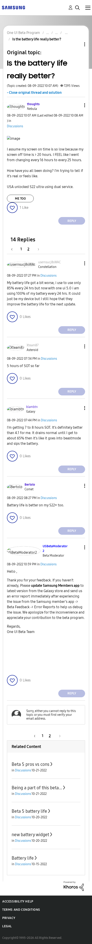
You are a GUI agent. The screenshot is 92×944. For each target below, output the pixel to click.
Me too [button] (20, 198)
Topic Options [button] (77, 44)
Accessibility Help (17, 901)
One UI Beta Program (23, 33)
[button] (77, 105)
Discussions (15, 126)
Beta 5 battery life (29, 811)
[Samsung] (13, 7)
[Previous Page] (14, 249)
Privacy (8, 918)
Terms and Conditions (21, 910)
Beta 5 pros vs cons (30, 764)
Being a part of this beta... (37, 787)
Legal (7, 926)
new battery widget (30, 834)
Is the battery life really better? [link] (36, 39)
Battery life (23, 858)
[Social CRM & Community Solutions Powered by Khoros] (74, 885)
